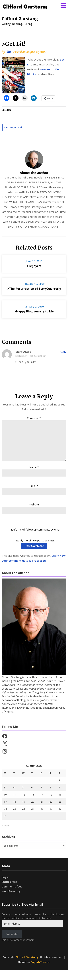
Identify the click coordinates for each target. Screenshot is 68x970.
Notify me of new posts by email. (35, 540)
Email (34, 486)
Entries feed (9, 881)
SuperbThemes (41, 962)
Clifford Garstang (20, 18)
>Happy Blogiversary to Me (34, 311)
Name (34, 467)
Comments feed (12, 886)
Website (34, 504)
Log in (5, 877)
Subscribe (12, 934)
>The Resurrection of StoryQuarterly (34, 289)
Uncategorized (13, 127)
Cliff (8, 52)
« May (5, 825)
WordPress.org (11, 891)
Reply (63, 352)
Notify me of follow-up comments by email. (35, 529)
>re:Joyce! (34, 266)
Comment (34, 418)
